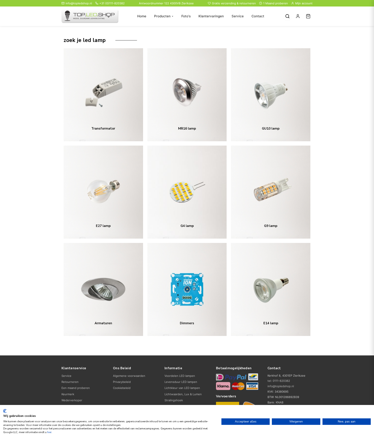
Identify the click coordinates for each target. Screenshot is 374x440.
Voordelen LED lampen (179, 375)
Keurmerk (67, 394)
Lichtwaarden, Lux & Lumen (183, 394)
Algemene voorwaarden (129, 375)
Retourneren (70, 382)
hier (49, 432)
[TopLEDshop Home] (90, 16)
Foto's (186, 16)
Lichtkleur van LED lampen (182, 388)
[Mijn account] (297, 16)
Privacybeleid (122, 382)
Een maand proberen (75, 388)
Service (238, 16)
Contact (257, 16)
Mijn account (304, 3)
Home (141, 16)
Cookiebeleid (122, 388)
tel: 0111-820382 (279, 380)
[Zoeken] (287, 16)
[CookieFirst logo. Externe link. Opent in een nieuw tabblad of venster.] (4, 411)
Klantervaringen (211, 16)
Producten (162, 16)
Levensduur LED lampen (180, 382)
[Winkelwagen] (308, 16)
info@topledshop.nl (79, 3)
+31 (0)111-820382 (112, 3)
